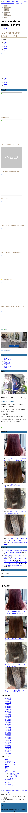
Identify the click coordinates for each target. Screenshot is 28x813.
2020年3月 (8, 714)
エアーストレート (10, 762)
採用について (7, 15)
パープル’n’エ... (5, 117)
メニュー (6, 9)
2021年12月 (8, 704)
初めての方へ (7, 7)
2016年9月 (8, 753)
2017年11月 (8, 743)
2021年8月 (8, 706)
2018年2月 (8, 738)
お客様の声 (7, 12)
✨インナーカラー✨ (6, 279)
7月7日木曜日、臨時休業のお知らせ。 (11, 171)
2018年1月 (8, 740)
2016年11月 (8, 750)
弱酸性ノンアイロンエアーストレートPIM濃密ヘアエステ (15, 512)
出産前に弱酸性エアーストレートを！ (14, 555)
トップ (5, 6)
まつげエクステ (12, 778)
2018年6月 (8, 732)
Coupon (7, 766)
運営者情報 (8, 784)
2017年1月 (8, 748)
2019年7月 (8, 721)
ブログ (5, 14)
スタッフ (6, 10)
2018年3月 (8, 737)
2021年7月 (8, 708)
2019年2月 (8, 724)
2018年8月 (8, 729)
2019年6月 (8, 722)
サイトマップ (9, 786)
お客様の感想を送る (14, 775)
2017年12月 (8, 742)
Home (6, 759)
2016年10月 (8, 751)
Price (6, 767)
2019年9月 (8, 719)
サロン (5, 17)
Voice (6, 770)
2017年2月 (8, 747)
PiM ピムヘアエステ (10, 764)
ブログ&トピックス (13, 773)
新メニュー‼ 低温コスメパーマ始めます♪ (12, 252)
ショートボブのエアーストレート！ (11, 144)
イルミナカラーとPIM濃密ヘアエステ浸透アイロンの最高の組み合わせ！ (15, 459)
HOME (5, 358)
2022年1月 (8, 703)
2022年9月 (8, 698)
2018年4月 (8, 735)
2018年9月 (8, 727)
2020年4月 (8, 712)
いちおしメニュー (10, 771)
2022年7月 (8, 699)
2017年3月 (8, 745)
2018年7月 (8, 730)
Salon (6, 781)
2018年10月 (8, 725)
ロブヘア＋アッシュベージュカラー (11, 198)
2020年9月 (8, 711)
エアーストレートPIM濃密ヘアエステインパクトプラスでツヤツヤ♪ (15, 539)
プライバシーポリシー (11, 782)
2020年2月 (8, 716)
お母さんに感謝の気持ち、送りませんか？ (12, 307)
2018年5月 (8, 734)
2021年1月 (8, 709)
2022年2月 (8, 701)
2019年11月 (8, 717)
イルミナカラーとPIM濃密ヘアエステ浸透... (13, 225)
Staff (6, 768)
